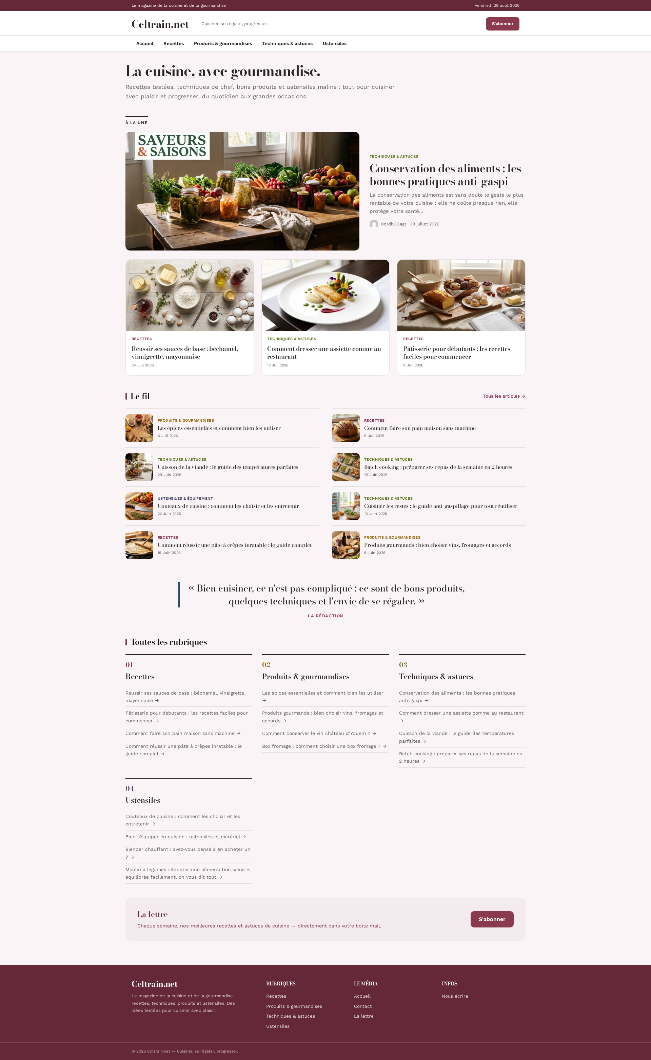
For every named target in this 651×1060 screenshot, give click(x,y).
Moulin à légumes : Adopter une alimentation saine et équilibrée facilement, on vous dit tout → (188, 873)
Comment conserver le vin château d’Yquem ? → (319, 733)
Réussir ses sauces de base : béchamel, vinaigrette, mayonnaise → (185, 696)
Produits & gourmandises (223, 43)
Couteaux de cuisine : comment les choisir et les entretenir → (182, 820)
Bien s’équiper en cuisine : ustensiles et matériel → (185, 836)
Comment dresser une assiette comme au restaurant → (461, 716)
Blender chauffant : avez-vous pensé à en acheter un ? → (188, 852)
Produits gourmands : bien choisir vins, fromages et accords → (322, 716)
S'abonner (502, 23)
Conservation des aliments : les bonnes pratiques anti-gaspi (445, 174)
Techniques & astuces (287, 43)
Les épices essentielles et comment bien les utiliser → (322, 696)
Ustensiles (335, 43)
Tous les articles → (504, 396)
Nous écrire (455, 996)
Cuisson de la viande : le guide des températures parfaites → (456, 737)
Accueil (144, 43)
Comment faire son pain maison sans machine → (183, 733)
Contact (363, 1006)
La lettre (364, 1016)
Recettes (173, 43)
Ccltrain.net (160, 24)
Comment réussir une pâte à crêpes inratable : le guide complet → (183, 749)
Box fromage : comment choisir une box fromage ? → (324, 746)
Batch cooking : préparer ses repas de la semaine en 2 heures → (460, 757)
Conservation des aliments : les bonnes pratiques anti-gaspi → (457, 696)
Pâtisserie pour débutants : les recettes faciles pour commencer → (186, 716)
